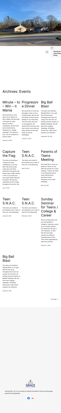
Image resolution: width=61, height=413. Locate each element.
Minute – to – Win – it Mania (11, 106)
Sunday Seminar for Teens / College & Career (49, 207)
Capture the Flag (9, 154)
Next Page (54, 299)
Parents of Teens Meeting (49, 156)
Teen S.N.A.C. (28, 154)
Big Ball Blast (47, 104)
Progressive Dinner (30, 104)
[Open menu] (47, 52)
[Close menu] (51, 48)
